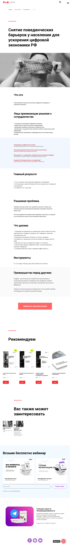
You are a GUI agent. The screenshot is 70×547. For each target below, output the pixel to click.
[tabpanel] (35, 516)
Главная (10, 9)
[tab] (35, 502)
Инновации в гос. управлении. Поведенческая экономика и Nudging (34, 155)
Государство (26, 9)
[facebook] (29, 540)
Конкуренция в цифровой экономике (24, 145)
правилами (10, 491)
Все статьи (18, 9)
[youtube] (40, 540)
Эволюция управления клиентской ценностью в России (30, 150)
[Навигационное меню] (68, 3)
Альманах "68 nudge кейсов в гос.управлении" (27, 160)
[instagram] (35, 540)
